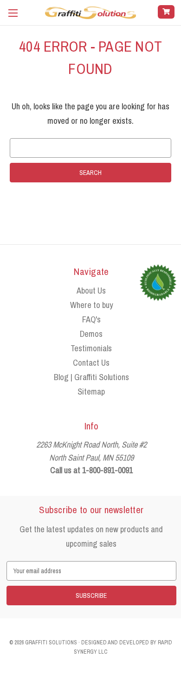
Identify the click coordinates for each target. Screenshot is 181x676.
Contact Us (91, 362)
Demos (91, 334)
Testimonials (91, 348)
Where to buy (91, 305)
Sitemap (91, 391)
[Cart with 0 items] (166, 12)
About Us (91, 290)
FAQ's (91, 319)
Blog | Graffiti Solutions (91, 377)
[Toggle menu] (13, 13)
